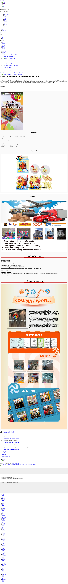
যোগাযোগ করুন (4, 30)
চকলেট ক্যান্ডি (5, 18)
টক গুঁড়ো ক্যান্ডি (4, 51)
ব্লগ (2, 29)
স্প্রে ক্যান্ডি (5, 25)
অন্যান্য (5, 28)
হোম (2, 12)
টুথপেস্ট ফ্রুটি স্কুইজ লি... (8, 70)
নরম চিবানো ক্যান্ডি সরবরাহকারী (3, 464)
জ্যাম (4, 26)
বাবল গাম (5, 17)
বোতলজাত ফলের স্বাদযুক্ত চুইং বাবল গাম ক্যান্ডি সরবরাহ (9, 431)
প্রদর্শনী (5, 16)
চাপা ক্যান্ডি (3, 52)
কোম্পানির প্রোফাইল (6, 14)
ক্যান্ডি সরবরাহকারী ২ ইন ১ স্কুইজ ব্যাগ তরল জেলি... (11, 438)
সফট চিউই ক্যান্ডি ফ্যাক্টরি (11, 464)
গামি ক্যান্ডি (5, 19)
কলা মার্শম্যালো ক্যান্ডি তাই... (8, 63)
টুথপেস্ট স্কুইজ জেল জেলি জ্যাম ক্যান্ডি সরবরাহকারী (11, 442)
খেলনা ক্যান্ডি (5, 20)
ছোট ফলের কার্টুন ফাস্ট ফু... (8, 60)
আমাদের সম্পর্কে (4, 13)
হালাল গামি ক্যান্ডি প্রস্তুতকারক (23, 464)
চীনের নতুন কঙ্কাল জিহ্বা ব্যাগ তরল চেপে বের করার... (11, 449)
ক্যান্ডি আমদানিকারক (30, 464)
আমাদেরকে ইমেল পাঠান (3, 84)
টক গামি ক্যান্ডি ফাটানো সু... (8, 67)
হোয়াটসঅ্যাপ (3, 466)
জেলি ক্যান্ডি (5, 24)
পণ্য (2, 37)
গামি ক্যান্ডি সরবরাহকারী (17, 464)
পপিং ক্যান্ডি (5, 22)
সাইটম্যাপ (13, 463)
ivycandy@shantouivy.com (4, 0)
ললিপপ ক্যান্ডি (3, 46)
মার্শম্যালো (5, 23)
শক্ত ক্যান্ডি (5, 21)
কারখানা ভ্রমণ (5, 15)
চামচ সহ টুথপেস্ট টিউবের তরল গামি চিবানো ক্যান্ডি (8, 432)
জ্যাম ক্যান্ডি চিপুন (35, 464)
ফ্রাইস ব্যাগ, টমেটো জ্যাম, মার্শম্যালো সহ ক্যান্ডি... (11, 445)
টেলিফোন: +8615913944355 (6, 457)
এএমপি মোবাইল (17, 463)
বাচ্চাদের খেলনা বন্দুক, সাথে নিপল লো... (9, 56)
